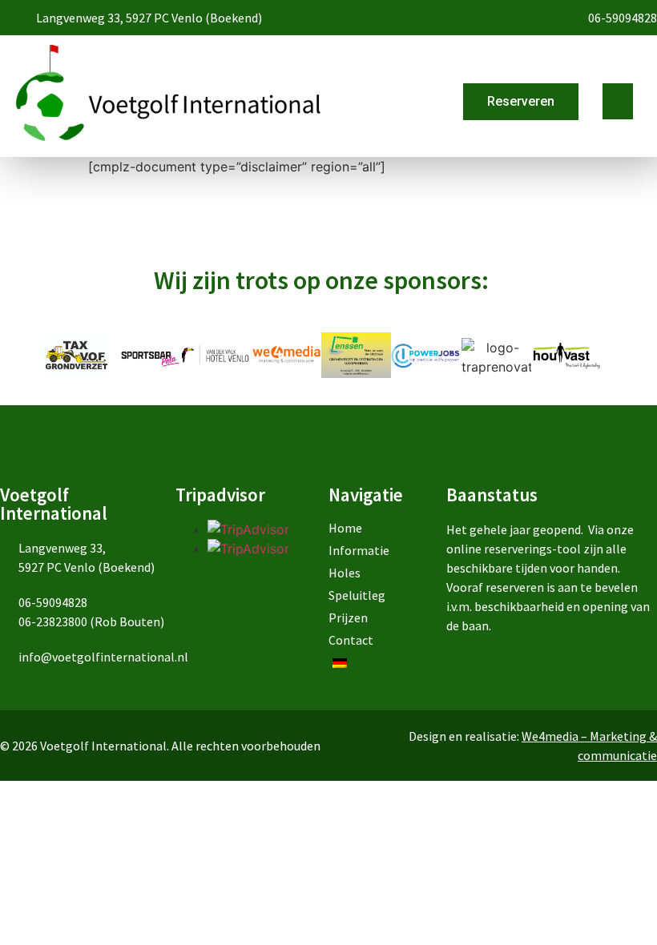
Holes (344, 573)
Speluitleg (356, 595)
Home (345, 528)
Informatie (358, 550)
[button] (618, 101)
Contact (350, 640)
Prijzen (348, 617)
